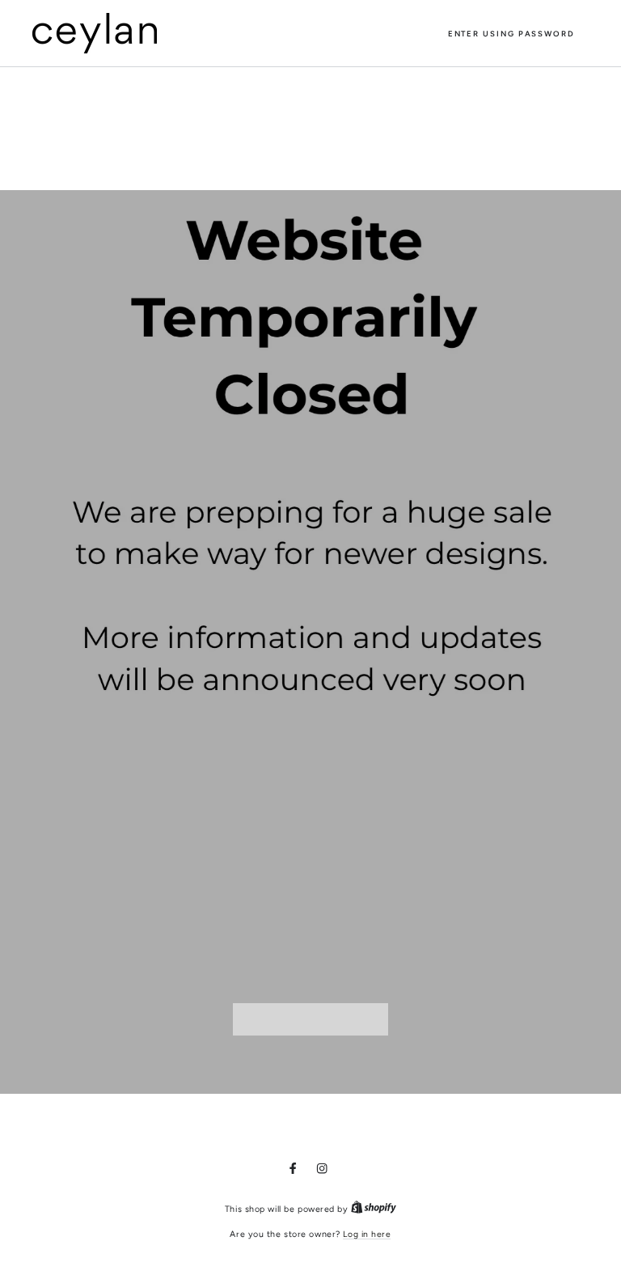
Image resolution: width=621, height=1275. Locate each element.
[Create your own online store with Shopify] (373, 1209)
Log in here (367, 1234)
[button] (511, 33)
